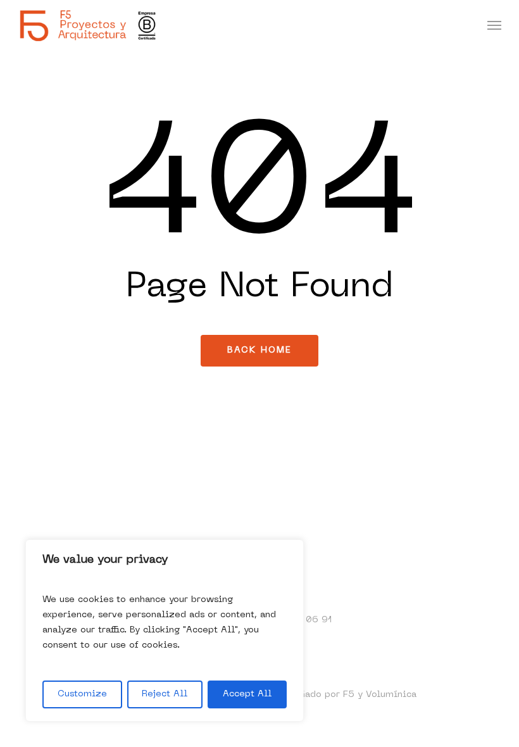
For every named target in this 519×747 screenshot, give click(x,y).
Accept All (247, 694)
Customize (82, 694)
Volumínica (391, 695)
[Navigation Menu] (494, 25)
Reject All (164, 694)
